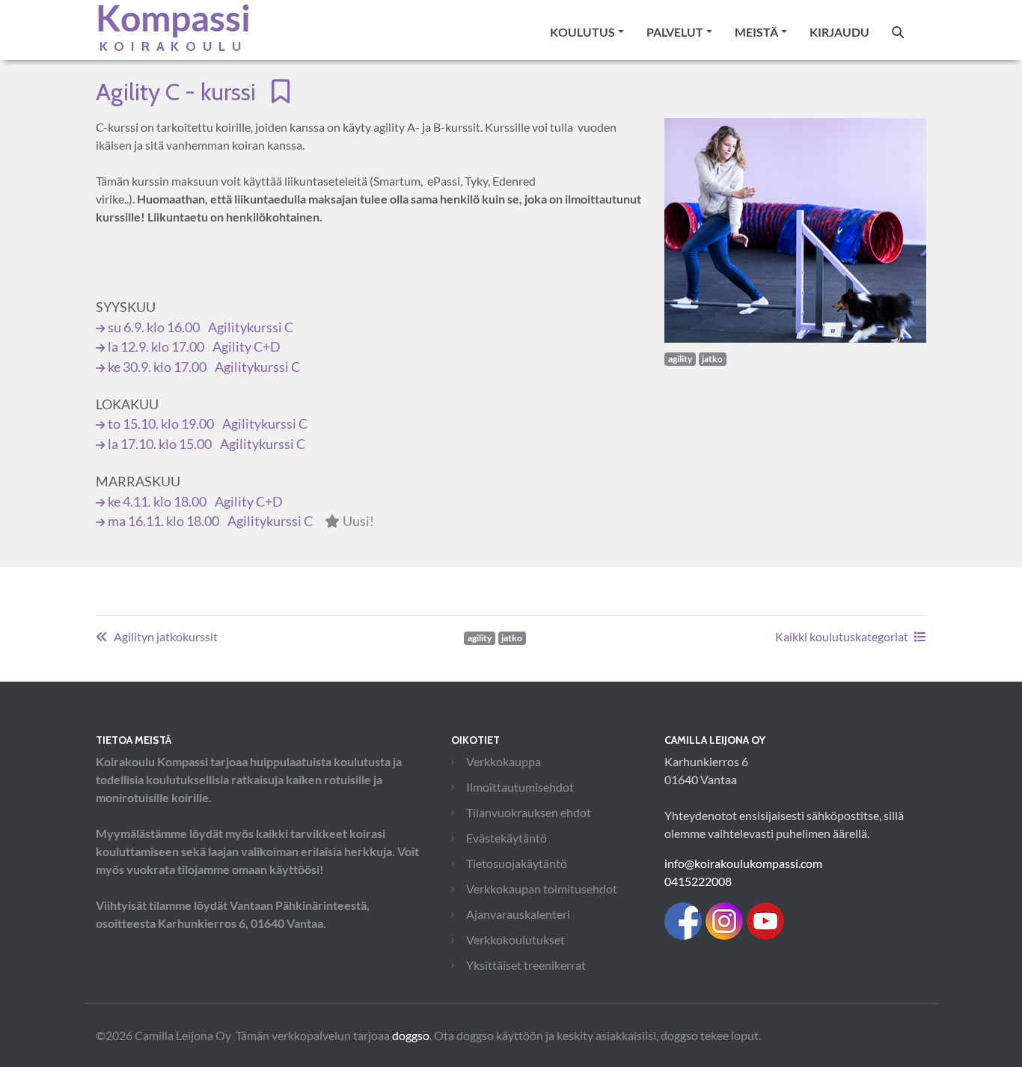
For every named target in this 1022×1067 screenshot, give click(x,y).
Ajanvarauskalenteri (518, 914)
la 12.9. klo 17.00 (194, 347)
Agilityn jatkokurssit (166, 636)
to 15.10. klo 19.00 (207, 424)
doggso (410, 1035)
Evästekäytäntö (506, 838)
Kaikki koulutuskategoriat (841, 636)
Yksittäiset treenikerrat (526, 965)
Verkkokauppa (503, 761)
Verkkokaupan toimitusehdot (541, 888)
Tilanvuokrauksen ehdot (528, 812)
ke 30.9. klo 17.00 (204, 367)
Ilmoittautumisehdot (520, 787)
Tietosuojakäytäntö (516, 863)
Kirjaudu (839, 32)
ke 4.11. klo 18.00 (195, 502)
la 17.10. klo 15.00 (206, 444)
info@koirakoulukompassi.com (743, 863)
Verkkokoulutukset (515, 939)
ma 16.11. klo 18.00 (241, 521)
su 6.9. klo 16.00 (200, 327)
